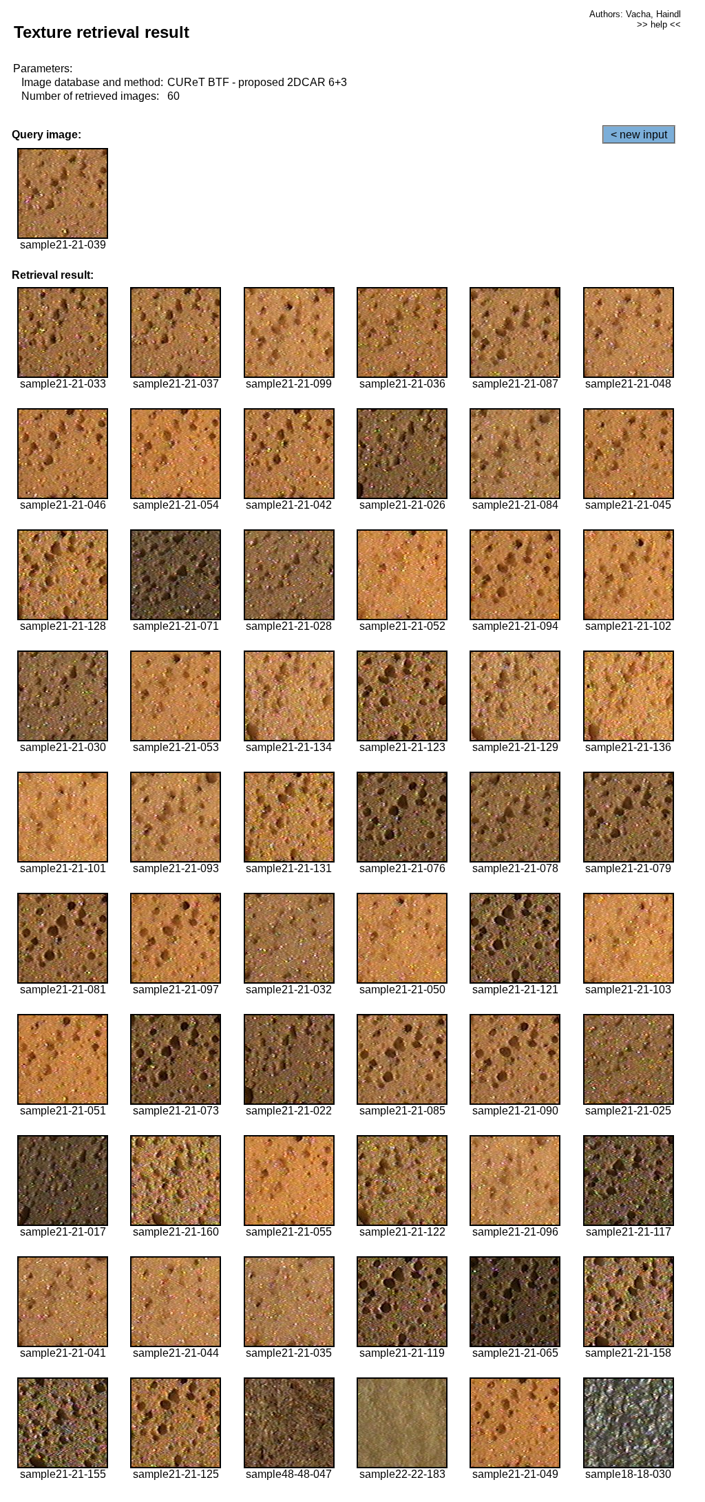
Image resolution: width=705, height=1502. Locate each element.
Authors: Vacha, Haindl (635, 14)
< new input (639, 134)
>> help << (659, 24)
